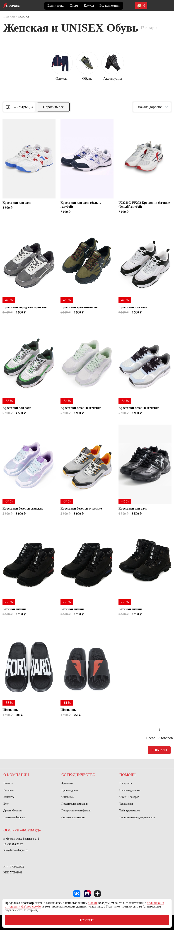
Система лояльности (73, 817)
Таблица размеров (129, 810)
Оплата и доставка (129, 790)
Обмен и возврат (129, 796)
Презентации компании (74, 803)
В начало (159, 750)
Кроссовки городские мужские (24, 307)
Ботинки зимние (14, 609)
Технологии (126, 803)
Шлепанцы (10, 709)
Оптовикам (67, 796)
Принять (87, 920)
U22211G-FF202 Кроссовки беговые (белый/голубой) (144, 205)
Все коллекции (109, 5)
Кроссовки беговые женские (80, 408)
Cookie (92, 903)
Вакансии (8, 790)
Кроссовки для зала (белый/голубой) (80, 205)
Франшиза (67, 783)
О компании (16, 775)
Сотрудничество (78, 775)
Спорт (74, 5)
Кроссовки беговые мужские (81, 508)
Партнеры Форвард (14, 817)
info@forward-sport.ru (15, 850)
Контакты (8, 796)
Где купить (125, 783)
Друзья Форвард (12, 810)
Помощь (127, 775)
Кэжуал (89, 5)
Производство (69, 790)
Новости (8, 783)
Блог (6, 803)
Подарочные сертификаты (76, 810)
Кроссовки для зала (16, 202)
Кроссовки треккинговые (78, 307)
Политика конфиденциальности (137, 817)
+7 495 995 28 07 (13, 844)
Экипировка (55, 5)
